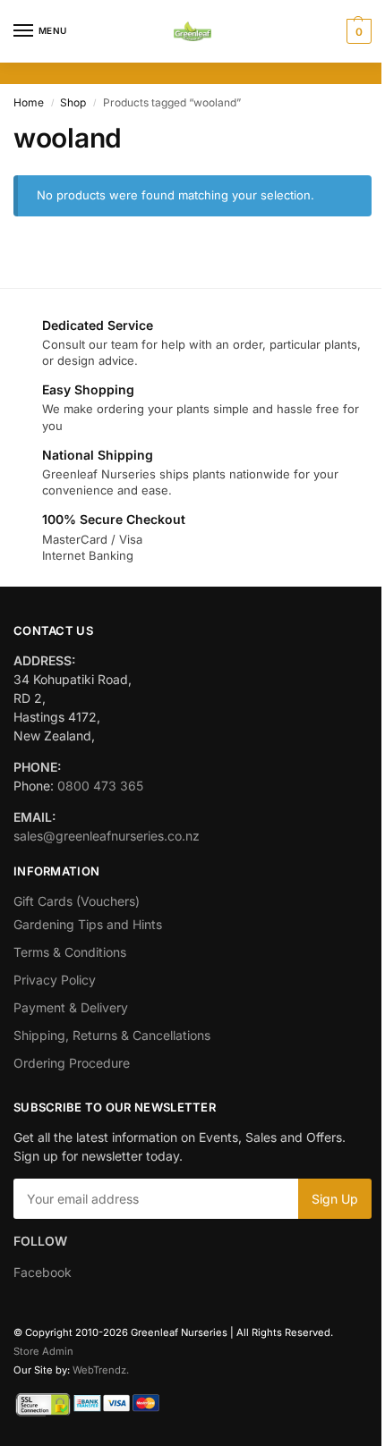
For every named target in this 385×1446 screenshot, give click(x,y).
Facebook (42, 1272)
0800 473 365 (100, 785)
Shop (73, 102)
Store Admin (43, 1351)
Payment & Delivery (70, 1007)
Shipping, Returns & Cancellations (111, 1035)
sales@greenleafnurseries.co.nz (106, 835)
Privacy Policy (54, 979)
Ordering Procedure (71, 1062)
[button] (357, 31)
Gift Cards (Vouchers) (76, 901)
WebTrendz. (101, 1370)
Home (28, 102)
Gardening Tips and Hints (87, 924)
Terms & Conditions (69, 952)
